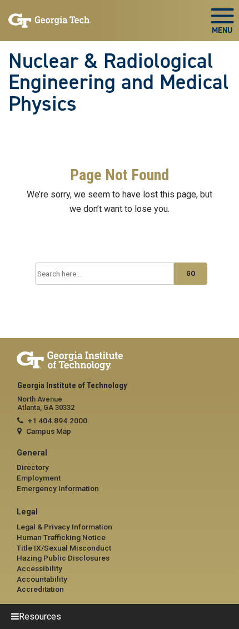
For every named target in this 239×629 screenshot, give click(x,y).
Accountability (42, 578)
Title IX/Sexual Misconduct (64, 547)
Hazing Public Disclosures (63, 557)
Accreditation (40, 589)
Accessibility (39, 568)
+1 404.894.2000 (57, 420)
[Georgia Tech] (119, 361)
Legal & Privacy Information (64, 526)
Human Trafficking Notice (61, 537)
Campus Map (48, 431)
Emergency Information (58, 488)
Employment (39, 477)
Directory (33, 467)
